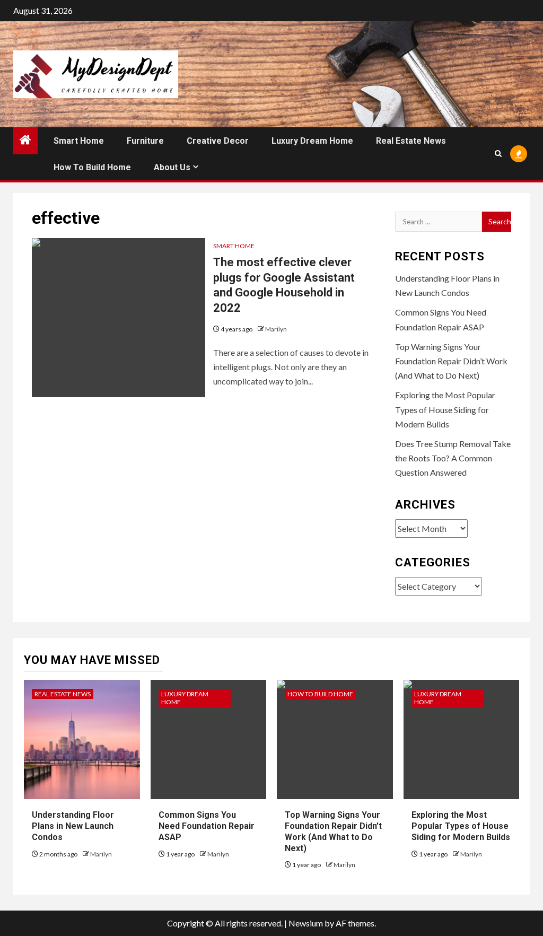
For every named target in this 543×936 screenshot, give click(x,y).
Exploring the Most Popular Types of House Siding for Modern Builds (445, 409)
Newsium (305, 923)
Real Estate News (411, 141)
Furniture (145, 141)
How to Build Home (92, 167)
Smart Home (79, 141)
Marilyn (276, 329)
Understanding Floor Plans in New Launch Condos (73, 826)
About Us (172, 167)
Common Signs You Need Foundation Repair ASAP (207, 826)
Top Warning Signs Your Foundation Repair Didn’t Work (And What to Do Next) (451, 361)
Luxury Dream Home (312, 141)
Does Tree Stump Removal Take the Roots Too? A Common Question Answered (453, 458)
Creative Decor (218, 141)
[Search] (498, 153)
